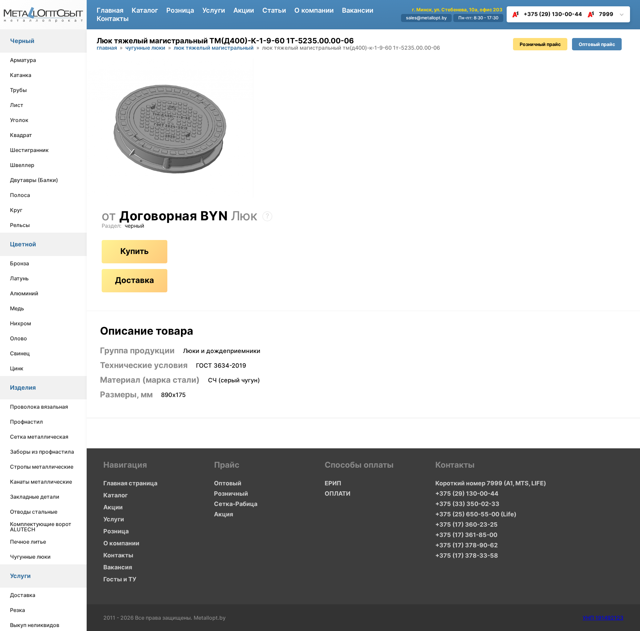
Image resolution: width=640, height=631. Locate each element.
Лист (16, 105)
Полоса (20, 195)
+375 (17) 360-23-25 (466, 524)
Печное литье (28, 542)
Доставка (22, 595)
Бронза (19, 263)
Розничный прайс (540, 44)
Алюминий (24, 293)
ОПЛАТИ (337, 493)
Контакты (113, 19)
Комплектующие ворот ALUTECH (40, 527)
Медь (17, 308)
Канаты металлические (41, 482)
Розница (180, 10)
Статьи (274, 10)
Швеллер (22, 165)
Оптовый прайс (597, 44)
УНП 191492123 (603, 617)
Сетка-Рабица (235, 503)
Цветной (23, 244)
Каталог (145, 10)
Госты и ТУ (119, 579)
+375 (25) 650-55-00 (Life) (475, 514)
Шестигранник (29, 150)
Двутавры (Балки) (34, 180)
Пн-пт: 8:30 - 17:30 (478, 17)
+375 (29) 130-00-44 (553, 14)
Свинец (20, 353)
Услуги (20, 576)
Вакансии (357, 10)
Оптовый (227, 483)
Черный (22, 41)
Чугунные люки (30, 557)
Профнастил (26, 422)
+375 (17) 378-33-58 (466, 555)
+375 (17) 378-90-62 (466, 545)
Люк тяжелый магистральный (214, 48)
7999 (606, 14)
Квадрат (21, 135)
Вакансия (117, 567)
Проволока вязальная (39, 407)
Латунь (19, 278)
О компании (314, 10)
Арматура (23, 60)
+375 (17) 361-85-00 (466, 534)
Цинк (16, 368)
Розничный (231, 493)
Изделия (23, 387)
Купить (134, 251)
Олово (18, 338)
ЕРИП (333, 483)
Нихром (20, 323)
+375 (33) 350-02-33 (467, 503)
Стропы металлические (41, 467)
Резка (17, 610)
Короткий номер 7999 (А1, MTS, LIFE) (490, 483)
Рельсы (20, 225)
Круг (16, 210)
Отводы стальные (33, 512)
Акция (223, 514)
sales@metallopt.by (426, 17)
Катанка (20, 75)
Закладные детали (34, 497)
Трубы (18, 90)
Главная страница (130, 483)
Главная (110, 10)
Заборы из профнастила (42, 452)
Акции (243, 10)
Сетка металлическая (39, 437)
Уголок (19, 120)
